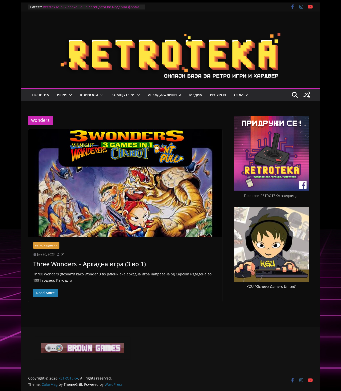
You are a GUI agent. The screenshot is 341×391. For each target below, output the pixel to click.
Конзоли (89, 94)
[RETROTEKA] (170, 27)
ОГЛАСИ (241, 94)
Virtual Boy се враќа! (60, 4)
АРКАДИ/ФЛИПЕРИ (164, 94)
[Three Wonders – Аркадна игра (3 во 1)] (125, 183)
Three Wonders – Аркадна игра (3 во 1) (89, 264)
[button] (69, 94)
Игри (62, 94)
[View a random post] (307, 95)
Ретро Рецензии (46, 245)
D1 (63, 254)
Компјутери (123, 94)
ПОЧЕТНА (40, 94)
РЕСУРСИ (218, 94)
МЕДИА (195, 94)
